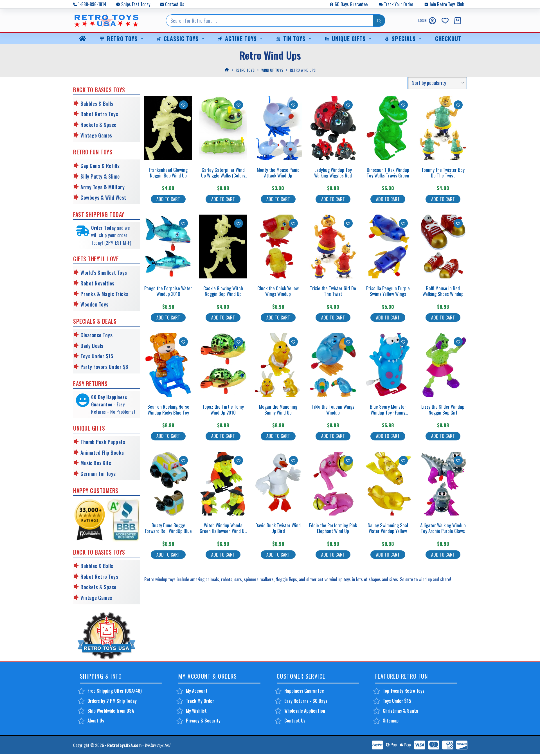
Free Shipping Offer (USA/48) (114, 690)
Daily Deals (92, 345)
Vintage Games (96, 135)
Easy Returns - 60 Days (305, 700)
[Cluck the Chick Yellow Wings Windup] (278, 246)
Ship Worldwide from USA (110, 710)
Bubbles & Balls (96, 103)
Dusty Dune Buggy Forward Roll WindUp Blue (168, 528)
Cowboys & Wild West (103, 197)
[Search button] (379, 20)
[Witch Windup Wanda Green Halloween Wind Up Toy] (223, 484)
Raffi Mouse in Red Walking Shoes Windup (443, 291)
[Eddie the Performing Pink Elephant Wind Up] (333, 484)
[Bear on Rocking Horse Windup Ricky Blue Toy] (168, 365)
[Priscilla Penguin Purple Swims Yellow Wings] (388, 246)
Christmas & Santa (400, 710)
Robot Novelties (97, 283)
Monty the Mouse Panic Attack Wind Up (278, 172)
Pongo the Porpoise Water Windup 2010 (168, 291)
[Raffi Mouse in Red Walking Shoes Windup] (443, 246)
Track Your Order (398, 4)
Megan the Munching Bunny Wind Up (278, 409)
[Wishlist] (445, 20)
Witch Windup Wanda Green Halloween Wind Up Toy (223, 531)
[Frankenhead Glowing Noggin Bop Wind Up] (168, 128)
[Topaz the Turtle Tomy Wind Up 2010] (223, 365)
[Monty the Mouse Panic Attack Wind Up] (278, 128)
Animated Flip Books (102, 452)
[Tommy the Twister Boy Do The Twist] (443, 128)
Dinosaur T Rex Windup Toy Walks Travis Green (388, 172)
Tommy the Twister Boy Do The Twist (443, 172)
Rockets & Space (98, 124)
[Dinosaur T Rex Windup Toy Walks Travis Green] (388, 128)
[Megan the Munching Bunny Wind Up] (278, 365)
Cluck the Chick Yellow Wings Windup (278, 291)
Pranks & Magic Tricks (104, 294)
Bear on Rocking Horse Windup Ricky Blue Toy (168, 409)
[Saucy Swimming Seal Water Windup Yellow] (388, 484)
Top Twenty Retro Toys (403, 690)
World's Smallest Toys (103, 272)
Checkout (448, 38)
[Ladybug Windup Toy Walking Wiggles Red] (333, 128)
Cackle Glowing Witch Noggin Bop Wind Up (223, 291)
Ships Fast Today (135, 4)
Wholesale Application (304, 710)
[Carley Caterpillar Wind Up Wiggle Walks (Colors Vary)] (223, 128)
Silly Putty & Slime (100, 176)
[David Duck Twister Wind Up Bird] (278, 484)
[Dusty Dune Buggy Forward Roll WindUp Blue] (168, 484)
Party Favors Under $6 (104, 366)
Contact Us (174, 4)
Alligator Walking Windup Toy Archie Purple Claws (443, 528)
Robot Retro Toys (99, 114)
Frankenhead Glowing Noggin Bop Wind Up (168, 172)
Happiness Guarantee (304, 690)
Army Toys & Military (102, 187)
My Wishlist (196, 710)
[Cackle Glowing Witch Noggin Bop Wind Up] (223, 246)
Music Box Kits (95, 463)
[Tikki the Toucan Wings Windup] (333, 365)
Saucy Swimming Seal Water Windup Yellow (388, 528)
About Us (95, 720)
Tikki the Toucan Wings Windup (333, 409)
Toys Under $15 (96, 356)
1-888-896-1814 (92, 4)
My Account (197, 690)
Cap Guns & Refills (100, 165)
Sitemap (391, 720)
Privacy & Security (203, 720)
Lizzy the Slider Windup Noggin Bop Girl (442, 409)
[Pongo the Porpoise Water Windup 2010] (168, 246)
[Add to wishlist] (183, 104)
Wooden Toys (94, 304)
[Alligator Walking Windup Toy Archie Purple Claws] (443, 484)
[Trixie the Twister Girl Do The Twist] (333, 246)
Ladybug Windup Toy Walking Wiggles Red (333, 172)
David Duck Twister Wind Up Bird (278, 528)
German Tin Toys (98, 473)
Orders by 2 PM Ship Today (112, 700)
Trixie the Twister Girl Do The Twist (333, 291)
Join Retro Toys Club (446, 4)
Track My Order (200, 700)
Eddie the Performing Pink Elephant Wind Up (333, 528)
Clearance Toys (96, 335)
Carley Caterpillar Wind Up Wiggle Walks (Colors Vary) (223, 175)
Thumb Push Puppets (102, 441)
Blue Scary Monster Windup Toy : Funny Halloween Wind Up (388, 412)
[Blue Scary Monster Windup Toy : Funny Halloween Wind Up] (388, 365)
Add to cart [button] (168, 199)
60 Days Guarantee (351, 4)
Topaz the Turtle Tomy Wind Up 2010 (223, 409)
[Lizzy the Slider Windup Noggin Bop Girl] (443, 365)
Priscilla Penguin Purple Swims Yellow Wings (388, 291)
